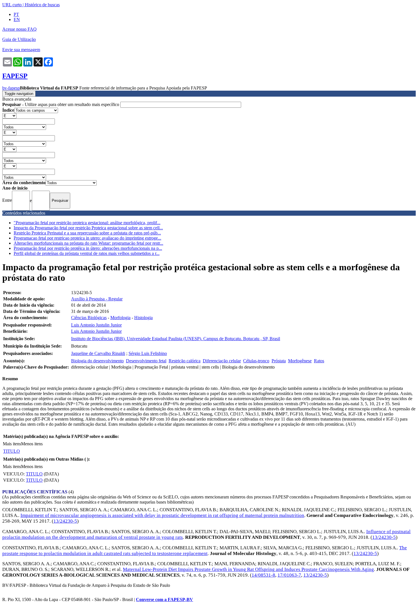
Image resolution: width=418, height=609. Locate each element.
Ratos (319, 360)
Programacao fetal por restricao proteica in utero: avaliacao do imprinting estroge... (87, 238)
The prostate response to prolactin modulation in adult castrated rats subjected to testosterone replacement (204, 550)
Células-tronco (256, 360)
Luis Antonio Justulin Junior (96, 325)
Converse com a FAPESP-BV (164, 599)
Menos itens (32, 443)
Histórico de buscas (42, 4)
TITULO (11, 451)
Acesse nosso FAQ (19, 29)
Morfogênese (300, 360)
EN (17, 19)
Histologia (143, 317)
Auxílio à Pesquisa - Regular (97, 298)
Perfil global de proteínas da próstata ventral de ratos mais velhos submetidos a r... (87, 253)
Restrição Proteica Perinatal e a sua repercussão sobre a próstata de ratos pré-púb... (87, 232)
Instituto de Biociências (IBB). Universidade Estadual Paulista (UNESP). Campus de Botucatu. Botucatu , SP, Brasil (175, 338)
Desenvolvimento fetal (146, 360)
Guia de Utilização (19, 39)
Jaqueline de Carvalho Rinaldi (98, 353)
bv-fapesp (11, 88)
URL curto (12, 4)
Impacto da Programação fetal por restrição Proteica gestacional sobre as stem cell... (88, 227)
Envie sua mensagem (21, 49)
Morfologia (120, 317)
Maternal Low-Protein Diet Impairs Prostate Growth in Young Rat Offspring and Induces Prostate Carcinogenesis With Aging (248, 569)
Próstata (279, 360)
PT (16, 14)
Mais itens (12, 443)
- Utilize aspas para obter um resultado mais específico (61, 104)
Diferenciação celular (222, 360)
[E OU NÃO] (9, 115)
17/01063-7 (289, 575)
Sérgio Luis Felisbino (148, 353)
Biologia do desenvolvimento (97, 360)
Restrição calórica (184, 360)
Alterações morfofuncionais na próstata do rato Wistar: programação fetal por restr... (88, 243)
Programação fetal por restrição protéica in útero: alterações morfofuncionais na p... (88, 248)
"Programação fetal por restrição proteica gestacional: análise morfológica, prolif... (87, 222)
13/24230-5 (65, 521)
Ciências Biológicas (89, 317)
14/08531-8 (263, 575)
